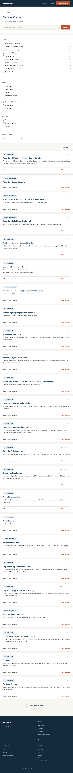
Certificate (8, 108)
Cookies (40, 755)
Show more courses (37, 706)
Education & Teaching (38, 50)
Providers (41, 731)
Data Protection (43, 761)
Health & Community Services (38, 46)
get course (8, 3)
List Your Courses (8, 755)
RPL (39, 737)
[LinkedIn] (9, 726)
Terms (40, 752)
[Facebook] (3, 726)
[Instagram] (6, 726)
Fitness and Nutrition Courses (38, 65)
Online (7, 120)
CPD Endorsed (9, 105)
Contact (5, 752)
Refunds (40, 758)
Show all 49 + (6, 75)
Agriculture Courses (38, 72)
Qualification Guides (44, 734)
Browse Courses (63, 3)
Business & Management (38, 43)
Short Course (9, 99)
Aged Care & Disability (38, 59)
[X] (12, 726)
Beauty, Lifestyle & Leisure (38, 69)
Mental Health (38, 56)
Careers (45, 3)
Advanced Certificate (11, 102)
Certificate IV (9, 89)
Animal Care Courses (38, 62)
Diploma (7, 92)
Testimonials (6, 758)
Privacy (40, 749)
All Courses (41, 725)
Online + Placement (11, 123)
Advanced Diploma (11, 95)
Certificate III (9, 86)
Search (65, 27)
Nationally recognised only (13, 138)
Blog (52, 3)
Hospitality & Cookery (38, 53)
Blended (7, 126)
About (4, 749)
